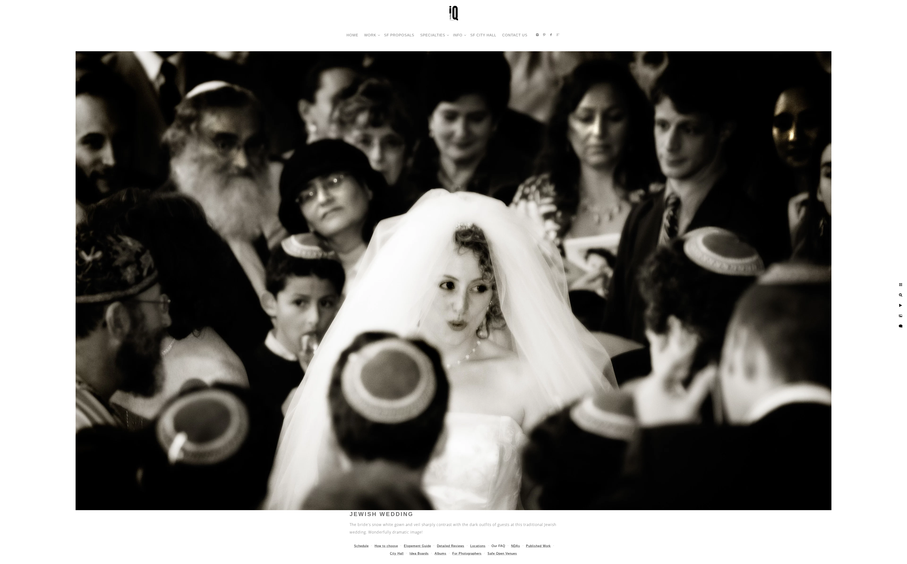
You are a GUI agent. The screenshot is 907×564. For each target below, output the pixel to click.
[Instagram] (537, 35)
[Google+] (558, 35)
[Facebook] (551, 35)
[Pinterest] (544, 35)
